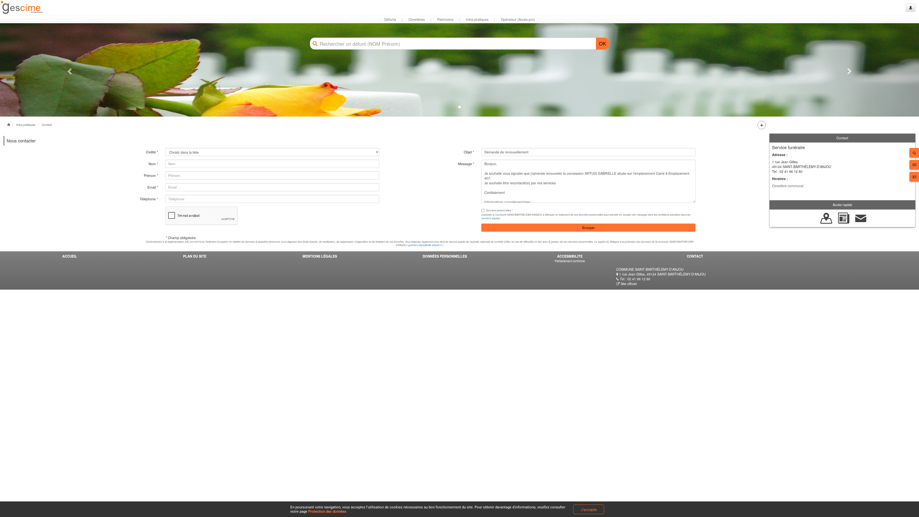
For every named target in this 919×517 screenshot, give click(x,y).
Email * (152, 187)
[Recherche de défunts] (826, 217)
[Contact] (860, 217)
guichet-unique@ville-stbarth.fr (425, 245)
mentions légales (490, 218)
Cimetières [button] (417, 19)
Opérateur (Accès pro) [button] (518, 19)
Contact (47, 125)
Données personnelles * (499, 210)
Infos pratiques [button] (477, 19)
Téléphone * (149, 199)
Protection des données (327, 511)
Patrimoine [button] (445, 19)
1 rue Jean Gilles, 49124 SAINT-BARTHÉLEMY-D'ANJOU (662, 274)
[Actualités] (843, 217)
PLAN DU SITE (194, 256)
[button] (69, 70)
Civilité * (152, 152)
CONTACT (695, 256)
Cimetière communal (787, 185)
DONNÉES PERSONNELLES (445, 256)
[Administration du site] (910, 8)
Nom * (153, 163)
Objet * (469, 152)
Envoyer (588, 227)
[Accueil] (22, 7)
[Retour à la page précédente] (761, 125)
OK (602, 43)
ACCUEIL (69, 256)
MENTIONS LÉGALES (320, 256)
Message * (466, 163)
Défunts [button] (390, 19)
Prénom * (151, 175)
